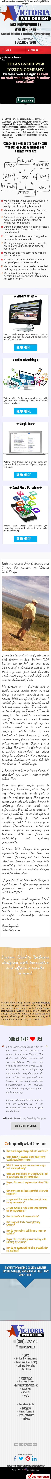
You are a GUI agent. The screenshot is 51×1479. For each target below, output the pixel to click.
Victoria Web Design (33, 1469)
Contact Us (26, 1408)
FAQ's (26, 1395)
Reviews (26, 1392)
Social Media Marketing (26, 1362)
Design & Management (26, 1358)
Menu (8, 50)
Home (26, 1355)
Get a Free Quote (26, 1404)
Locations (26, 1388)
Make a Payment (26, 1411)
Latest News (26, 1378)
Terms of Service (26, 1415)
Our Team (26, 1369)
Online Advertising (26, 1365)
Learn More (27, 100)
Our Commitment (26, 1381)
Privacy (26, 1418)
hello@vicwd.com (27, 1346)
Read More (23, 347)
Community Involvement (26, 1385)
